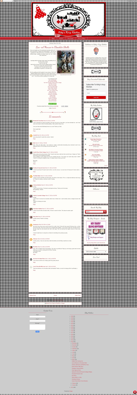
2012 (72, 341)
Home (53, 38)
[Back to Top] (135, 392)
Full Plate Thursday (53, 93)
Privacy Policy (81, 38)
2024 (72, 319)
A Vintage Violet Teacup (96, 155)
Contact (61, 38)
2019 (72, 328)
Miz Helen (35, 246)
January (74, 385)
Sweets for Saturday (52, 98)
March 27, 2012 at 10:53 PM (44, 216)
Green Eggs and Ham (76, 370)
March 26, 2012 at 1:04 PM (49, 120)
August (73, 350)
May (73, 355)
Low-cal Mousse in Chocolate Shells (79, 362)
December (74, 343)
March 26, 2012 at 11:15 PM (43, 135)
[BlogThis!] (63, 106)
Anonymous (36, 224)
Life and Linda (95, 144)
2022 (72, 323)
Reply (34, 130)
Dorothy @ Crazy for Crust (39, 167)
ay (54, 95)
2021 (72, 325)
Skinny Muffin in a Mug (76, 377)
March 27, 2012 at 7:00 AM (41, 143)
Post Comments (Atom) (58, 300)
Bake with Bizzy (52, 91)
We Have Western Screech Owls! (96, 145)
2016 (72, 334)
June (73, 354)
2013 (72, 339)
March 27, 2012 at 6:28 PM (48, 208)
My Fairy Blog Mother (92, 242)
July (73, 352)
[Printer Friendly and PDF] (53, 104)
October (74, 346)
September (74, 348)
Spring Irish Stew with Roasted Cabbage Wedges (82, 371)
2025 (72, 318)
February (74, 383)
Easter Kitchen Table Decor (77, 366)
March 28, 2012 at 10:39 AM (43, 238)
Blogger (70, 391)
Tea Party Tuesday (52, 83)
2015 (72, 336)
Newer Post (33, 295)
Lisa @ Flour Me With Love (39, 266)
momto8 (35, 135)
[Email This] (62, 106)
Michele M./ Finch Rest (38, 120)
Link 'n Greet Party (52, 99)
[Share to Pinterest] (67, 106)
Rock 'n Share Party (52, 89)
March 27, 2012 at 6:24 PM (51, 195)
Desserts (54, 108)
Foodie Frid (52, 95)
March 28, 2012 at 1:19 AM (44, 224)
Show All (105, 165)
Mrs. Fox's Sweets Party (52, 90)
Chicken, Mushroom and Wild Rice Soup (80, 364)
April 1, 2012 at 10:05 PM (50, 258)
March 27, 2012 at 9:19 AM (52, 152)
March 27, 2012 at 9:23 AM (50, 167)
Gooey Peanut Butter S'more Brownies (80, 381)
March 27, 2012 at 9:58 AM (46, 175)
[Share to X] (64, 106)
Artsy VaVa (35, 216)
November (74, 345)
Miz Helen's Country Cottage (96, 149)
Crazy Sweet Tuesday (52, 87)
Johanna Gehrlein (37, 185)
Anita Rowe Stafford (37, 208)
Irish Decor (74, 375)
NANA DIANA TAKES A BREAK (96, 159)
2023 (72, 321)
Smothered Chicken (76, 379)
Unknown (35, 238)
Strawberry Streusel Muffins (77, 368)
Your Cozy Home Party (52, 86)
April (73, 357)
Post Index (70, 38)
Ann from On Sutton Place (39, 258)
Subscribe (96, 97)
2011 (72, 387)
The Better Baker (36, 175)
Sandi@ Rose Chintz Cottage (39, 152)
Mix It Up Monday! (52, 80)
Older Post (77, 295)
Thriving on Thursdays (52, 94)
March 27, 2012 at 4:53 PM (47, 185)
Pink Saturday (52, 96)
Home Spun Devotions (95, 139)
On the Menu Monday (52, 81)
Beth (34, 143)
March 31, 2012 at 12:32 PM (44, 246)
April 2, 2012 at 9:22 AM (51, 266)
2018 (72, 330)
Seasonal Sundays (52, 100)
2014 (72, 338)
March (73, 359)
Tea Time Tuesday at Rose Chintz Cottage (52, 82)
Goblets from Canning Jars (77, 361)
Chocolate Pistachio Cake (77, 373)
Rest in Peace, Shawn (96, 140)
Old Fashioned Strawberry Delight (96, 150)
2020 (72, 327)
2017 (72, 332)
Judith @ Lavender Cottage (39, 195)
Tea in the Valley (96, 154)
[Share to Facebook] (66, 106)
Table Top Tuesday (52, 85)
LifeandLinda (102, 242)
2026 (72, 316)
